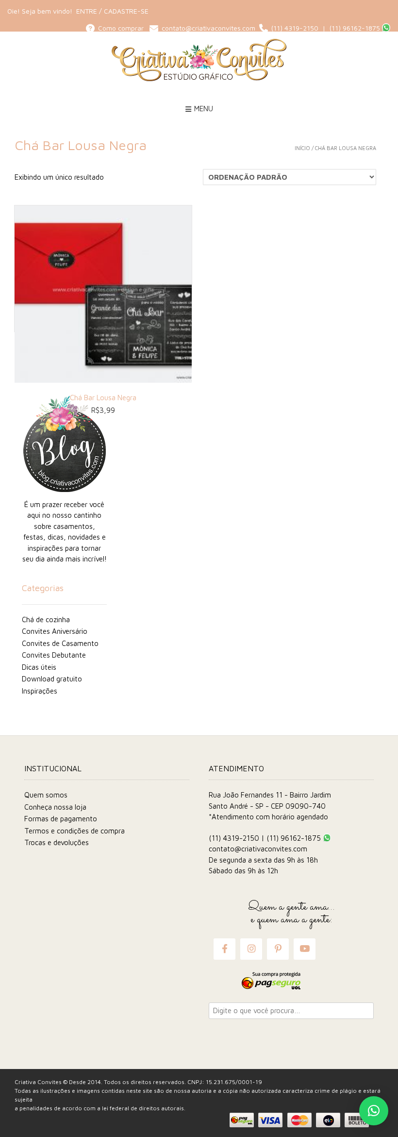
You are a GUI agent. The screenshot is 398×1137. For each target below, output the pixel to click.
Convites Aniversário (54, 631)
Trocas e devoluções (56, 842)
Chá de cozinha (46, 619)
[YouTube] (304, 949)
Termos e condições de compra (74, 831)
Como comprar (122, 28)
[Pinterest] (278, 949)
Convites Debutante (54, 655)
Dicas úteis (39, 667)
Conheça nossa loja (55, 807)
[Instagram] (251, 949)
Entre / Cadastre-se (112, 11)
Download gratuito (52, 679)
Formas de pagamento (60, 819)
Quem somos (45, 795)
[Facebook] (225, 949)
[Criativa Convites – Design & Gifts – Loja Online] (199, 60)
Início (302, 148)
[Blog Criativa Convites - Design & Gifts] (64, 444)
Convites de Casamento (60, 643)
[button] (373, 1110)
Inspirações (39, 691)
